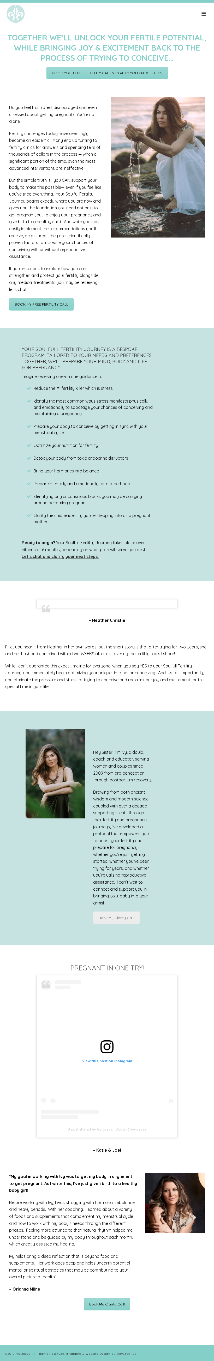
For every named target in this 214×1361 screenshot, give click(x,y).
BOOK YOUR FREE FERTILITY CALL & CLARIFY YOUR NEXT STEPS (107, 73)
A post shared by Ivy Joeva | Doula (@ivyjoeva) (107, 1129)
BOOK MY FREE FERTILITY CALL (41, 304)
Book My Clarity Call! (116, 917)
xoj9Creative (126, 1354)
